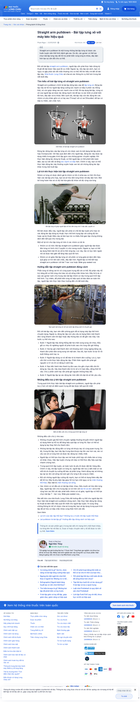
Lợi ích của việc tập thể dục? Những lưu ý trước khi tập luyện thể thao (69, 516)
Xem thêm (50, 531)
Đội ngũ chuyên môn (64, 637)
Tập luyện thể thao (51, 560)
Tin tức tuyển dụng (64, 641)
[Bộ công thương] (89, 648)
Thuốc (32, 623)
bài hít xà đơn (86, 489)
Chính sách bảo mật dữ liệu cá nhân (14, 656)
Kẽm (36, 14)
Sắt (41, 14)
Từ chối (124, 696)
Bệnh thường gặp (63, 630)
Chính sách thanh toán (12, 648)
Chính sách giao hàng (11, 641)
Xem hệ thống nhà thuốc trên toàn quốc (32, 605)
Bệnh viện (60, 634)
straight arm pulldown (59, 66)
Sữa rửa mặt (74, 14)
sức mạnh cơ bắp (68, 162)
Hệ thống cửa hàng (10, 620)
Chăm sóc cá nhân (37, 627)
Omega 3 (30, 14)
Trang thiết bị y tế (36, 630)
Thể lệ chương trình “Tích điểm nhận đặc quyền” (13, 673)
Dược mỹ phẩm (35, 620)
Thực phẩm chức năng (38, 616)
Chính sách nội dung (11, 634)
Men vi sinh (84, 14)
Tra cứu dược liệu (63, 627)
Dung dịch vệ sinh (96, 14)
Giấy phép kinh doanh (12, 623)
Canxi (23, 14)
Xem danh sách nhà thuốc (123, 605)
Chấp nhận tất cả (123, 691)
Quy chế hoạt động (11, 627)
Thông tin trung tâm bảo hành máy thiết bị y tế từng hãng (14, 667)
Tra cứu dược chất (64, 623)
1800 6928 (132, 2)
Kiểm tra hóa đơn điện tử (12, 651)
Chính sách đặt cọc (11, 630)
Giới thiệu (7, 616)
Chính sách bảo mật (11, 644)
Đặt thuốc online (36, 634)
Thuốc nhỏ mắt (63, 14)
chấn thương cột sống (66, 483)
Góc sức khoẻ (62, 616)
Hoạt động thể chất (66, 560)
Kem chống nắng (50, 14)
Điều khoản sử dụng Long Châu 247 (13, 678)
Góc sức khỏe (18, 24)
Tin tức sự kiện (62, 644)
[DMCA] (95, 653)
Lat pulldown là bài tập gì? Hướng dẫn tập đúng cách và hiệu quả (67, 519)
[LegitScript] (95, 658)
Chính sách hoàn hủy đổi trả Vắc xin (14, 661)
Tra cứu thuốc (62, 620)
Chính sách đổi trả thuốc (12, 637)
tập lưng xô (89, 85)
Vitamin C (108, 14)
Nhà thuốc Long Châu (54, 74)
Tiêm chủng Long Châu (38, 637)
